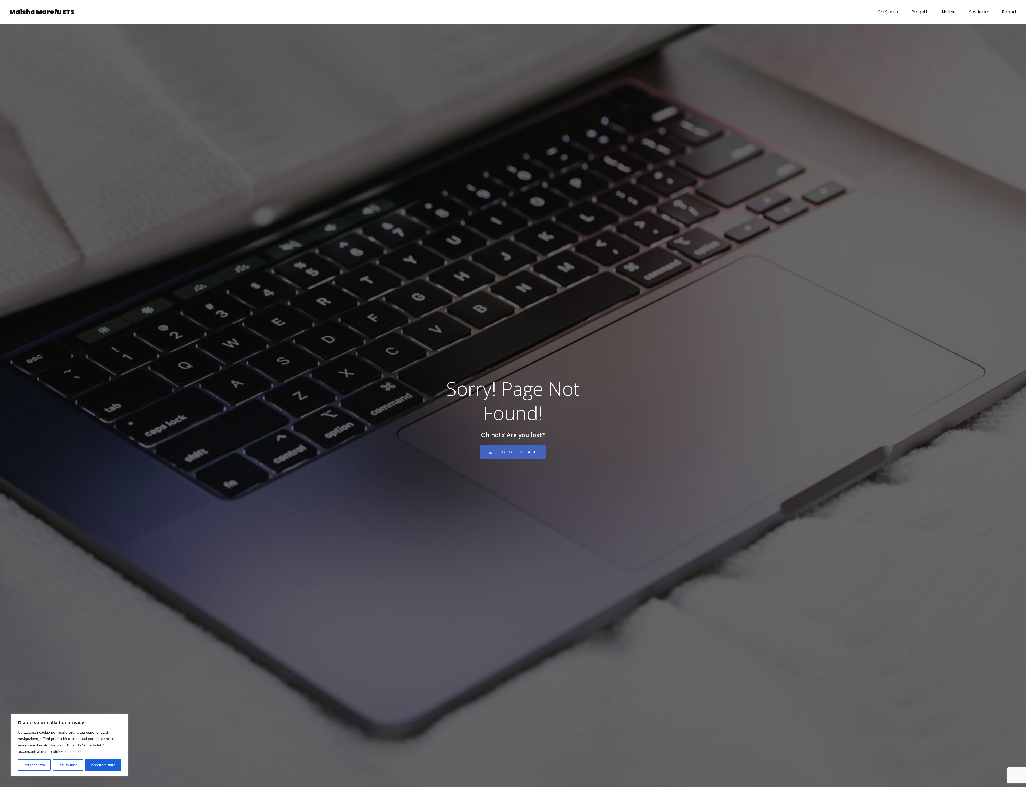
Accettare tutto (103, 765)
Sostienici (979, 12)
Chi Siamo (887, 12)
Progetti (919, 12)
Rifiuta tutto (67, 765)
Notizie (949, 12)
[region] (69, 745)
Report (1009, 12)
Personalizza (34, 765)
